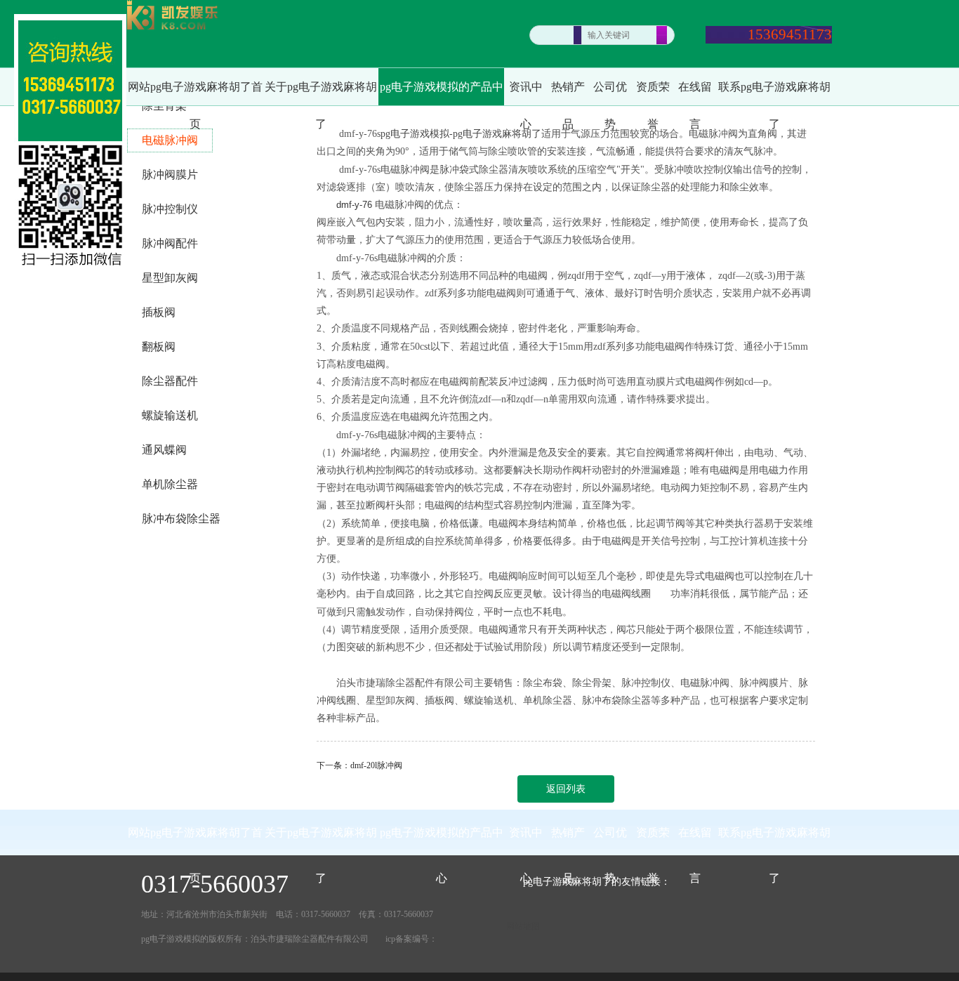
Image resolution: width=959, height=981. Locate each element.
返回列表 (566, 789)
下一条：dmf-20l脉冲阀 (359, 765)
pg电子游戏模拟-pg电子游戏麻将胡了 (461, 134)
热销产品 (568, 93)
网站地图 (523, 926)
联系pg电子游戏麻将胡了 (774, 93)
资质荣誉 (653, 93)
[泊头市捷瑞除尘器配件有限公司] (172, 16)
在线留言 (695, 93)
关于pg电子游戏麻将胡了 (321, 93)
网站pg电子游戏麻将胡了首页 (195, 93)
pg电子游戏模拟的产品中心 (441, 93)
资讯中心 (526, 93)
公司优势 (610, 93)
